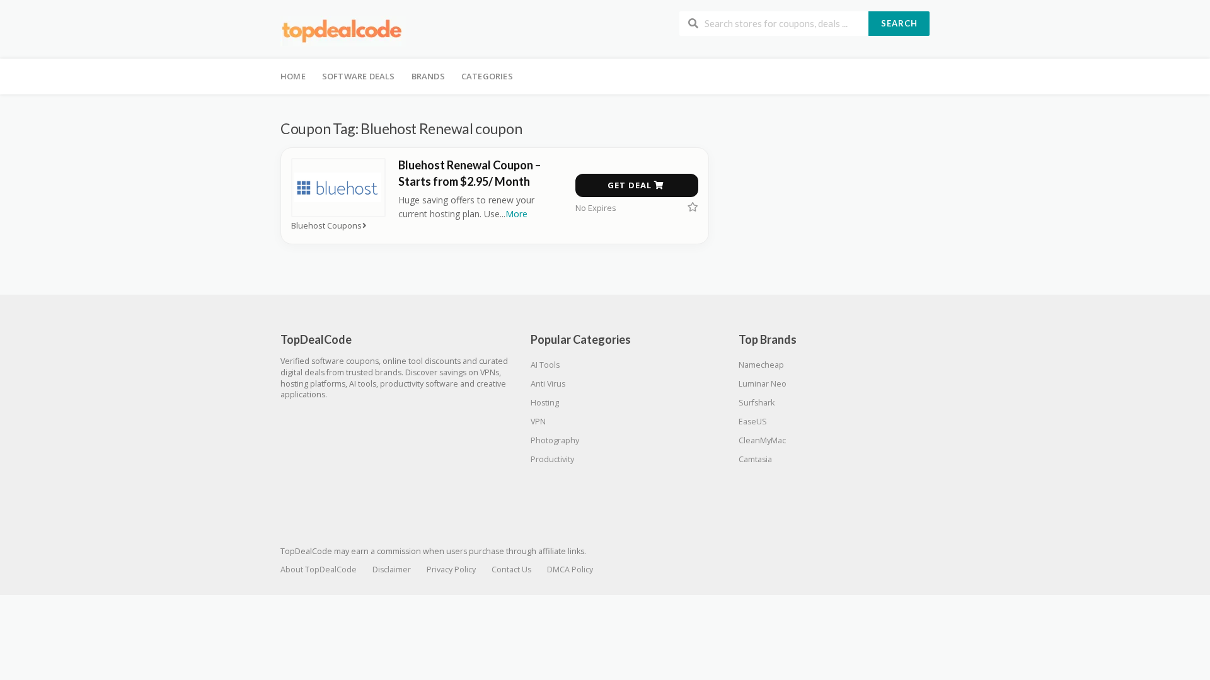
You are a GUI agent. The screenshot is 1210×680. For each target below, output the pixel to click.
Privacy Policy (451, 569)
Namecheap (761, 365)
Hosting (545, 402)
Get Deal (631, 185)
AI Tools (545, 365)
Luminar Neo (762, 383)
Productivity (552, 459)
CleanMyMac (762, 440)
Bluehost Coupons (326, 225)
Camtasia (755, 459)
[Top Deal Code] (343, 31)
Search (899, 23)
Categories (487, 76)
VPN (538, 421)
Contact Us (511, 569)
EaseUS (753, 421)
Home (293, 76)
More (516, 214)
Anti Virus (548, 383)
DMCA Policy (570, 569)
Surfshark (757, 402)
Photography (555, 440)
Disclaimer (391, 569)
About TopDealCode (318, 569)
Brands (428, 76)
